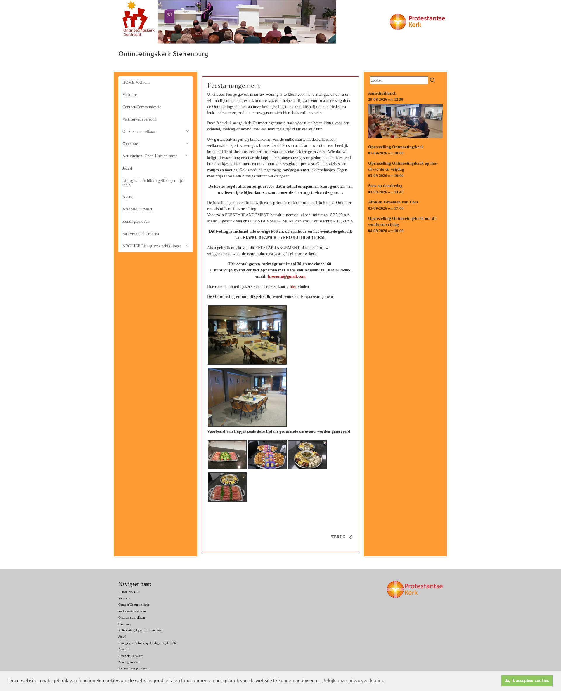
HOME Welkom (136, 82)
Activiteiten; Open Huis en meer (149, 156)
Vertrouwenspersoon (139, 119)
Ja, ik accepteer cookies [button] (527, 681)
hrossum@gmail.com (287, 276)
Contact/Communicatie (141, 107)
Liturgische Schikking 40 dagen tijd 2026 (152, 182)
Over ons (130, 144)
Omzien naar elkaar (138, 131)
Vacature (129, 95)
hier (293, 286)
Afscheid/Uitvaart (137, 209)
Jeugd (127, 168)
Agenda (128, 197)
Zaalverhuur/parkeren (140, 234)
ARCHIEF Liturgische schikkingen (152, 246)
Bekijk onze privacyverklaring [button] (353, 680)
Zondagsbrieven (135, 221)
